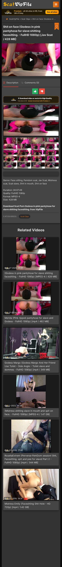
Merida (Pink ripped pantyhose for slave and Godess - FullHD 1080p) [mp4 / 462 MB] (29, 319)
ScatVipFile (14, 19)
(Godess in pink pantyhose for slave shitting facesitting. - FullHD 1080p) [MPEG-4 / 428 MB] (31, 275)
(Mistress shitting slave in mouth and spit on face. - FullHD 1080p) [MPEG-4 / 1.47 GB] (29, 412)
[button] (56, 4)
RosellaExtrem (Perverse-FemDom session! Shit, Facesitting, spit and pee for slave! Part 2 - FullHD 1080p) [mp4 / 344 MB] (31, 459)
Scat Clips (25, 19)
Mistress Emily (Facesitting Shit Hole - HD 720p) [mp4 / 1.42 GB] (27, 505)
